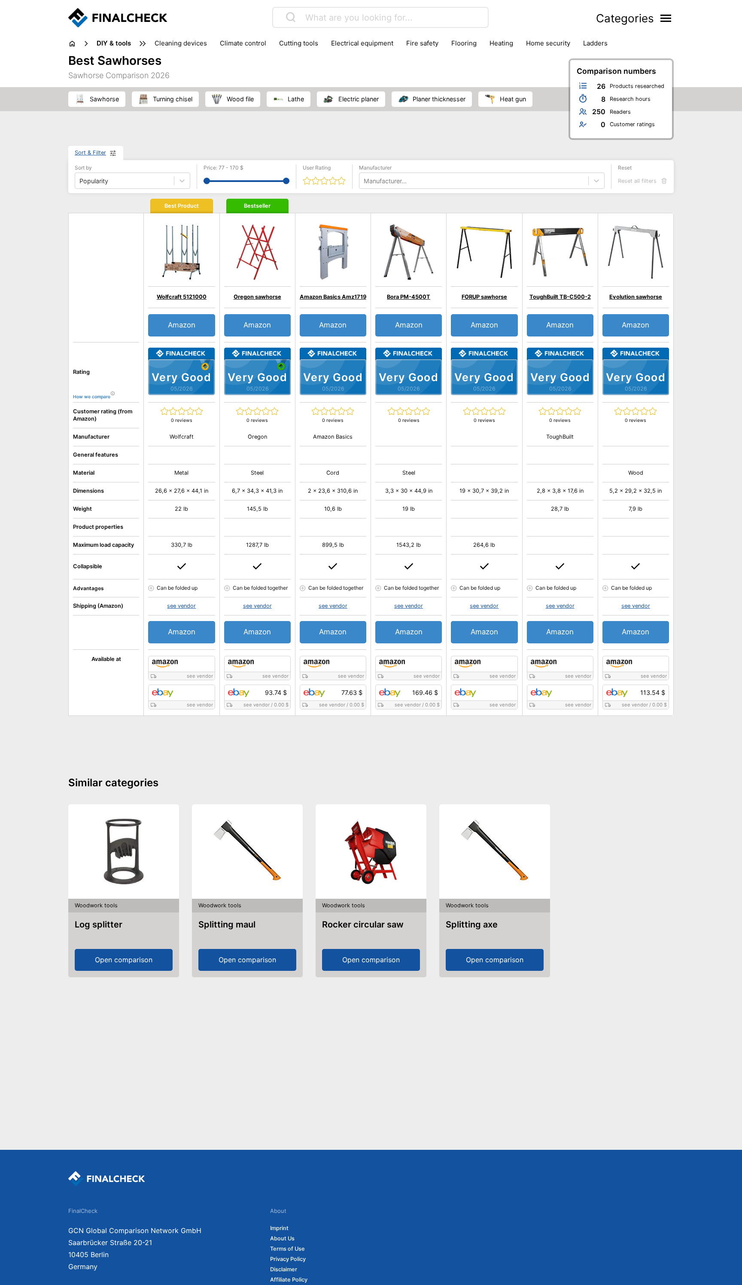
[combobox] (364, 181)
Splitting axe (472, 924)
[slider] (207, 181)
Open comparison (123, 959)
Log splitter (98, 924)
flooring (464, 43)
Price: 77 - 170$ (223, 167)
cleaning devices (181, 43)
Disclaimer (283, 1269)
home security (548, 43)
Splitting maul (226, 924)
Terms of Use (287, 1249)
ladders (595, 43)
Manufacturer (375, 167)
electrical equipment (362, 43)
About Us (282, 1238)
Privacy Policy (288, 1259)
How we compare (91, 397)
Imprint (279, 1228)
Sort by (83, 167)
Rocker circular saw (363, 924)
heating (501, 43)
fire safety (422, 43)
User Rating (317, 167)
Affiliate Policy (288, 1279)
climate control (243, 43)
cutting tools (298, 43)
